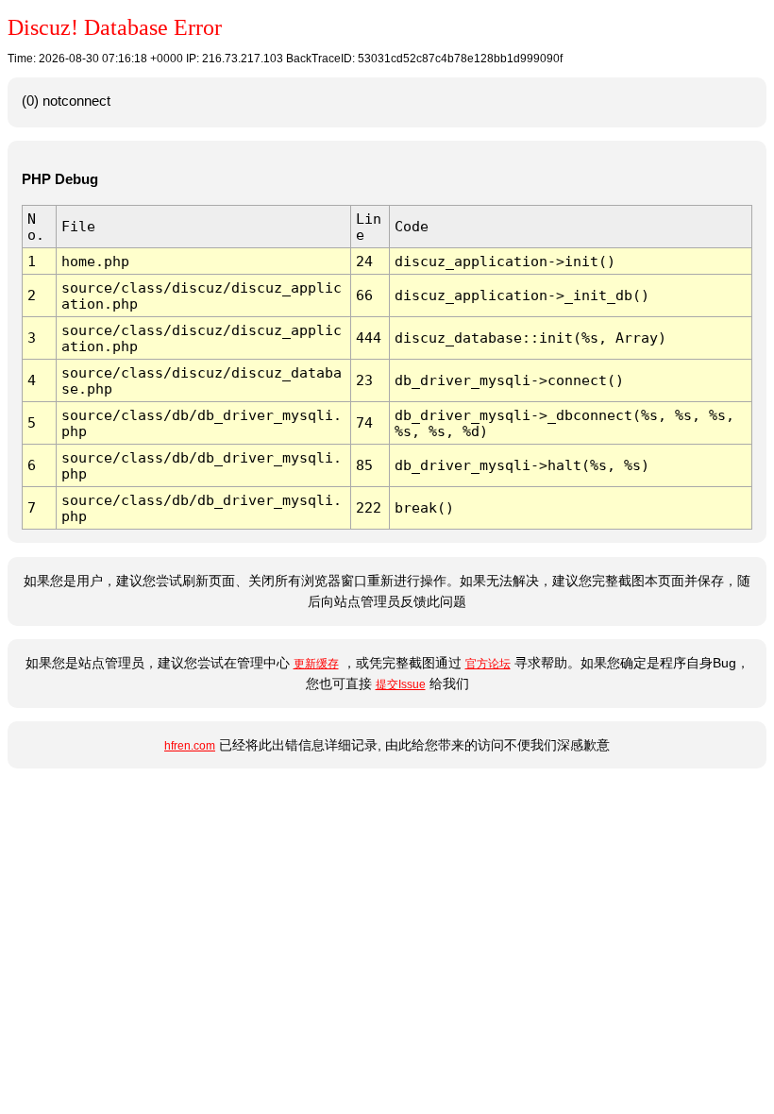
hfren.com (189, 745)
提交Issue (401, 684)
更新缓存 (316, 663)
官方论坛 (488, 663)
